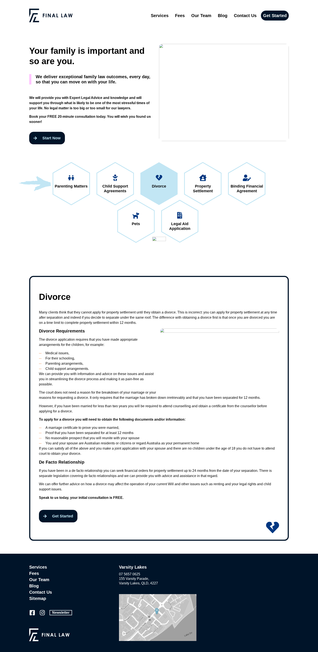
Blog (222, 15)
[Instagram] (42, 612)
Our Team (201, 15)
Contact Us (245, 15)
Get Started (275, 15)
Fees (180, 15)
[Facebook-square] (32, 612)
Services (160, 15)
